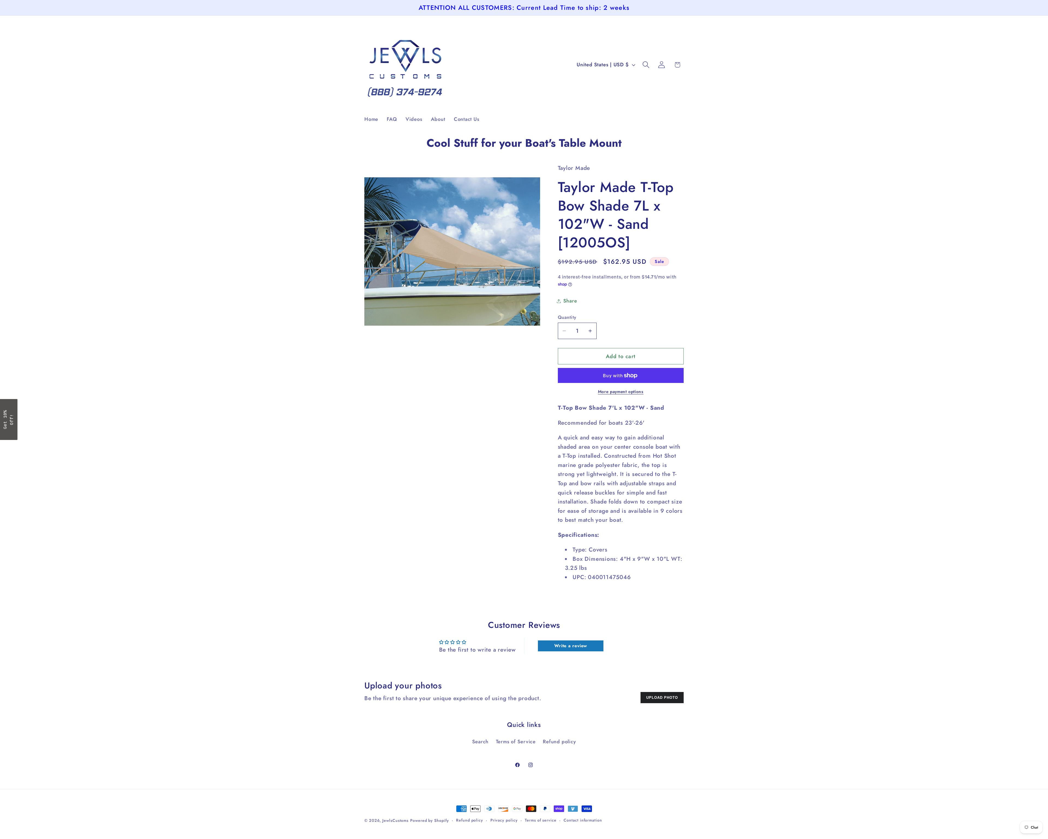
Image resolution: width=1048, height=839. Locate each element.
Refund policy (559, 741)
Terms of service (540, 820)
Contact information (583, 820)
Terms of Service (516, 741)
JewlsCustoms (395, 820)
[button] (646, 65)
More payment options (621, 392)
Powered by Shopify (429, 820)
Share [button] (570, 300)
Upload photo (662, 698)
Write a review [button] (570, 646)
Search (480, 741)
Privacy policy (504, 820)
